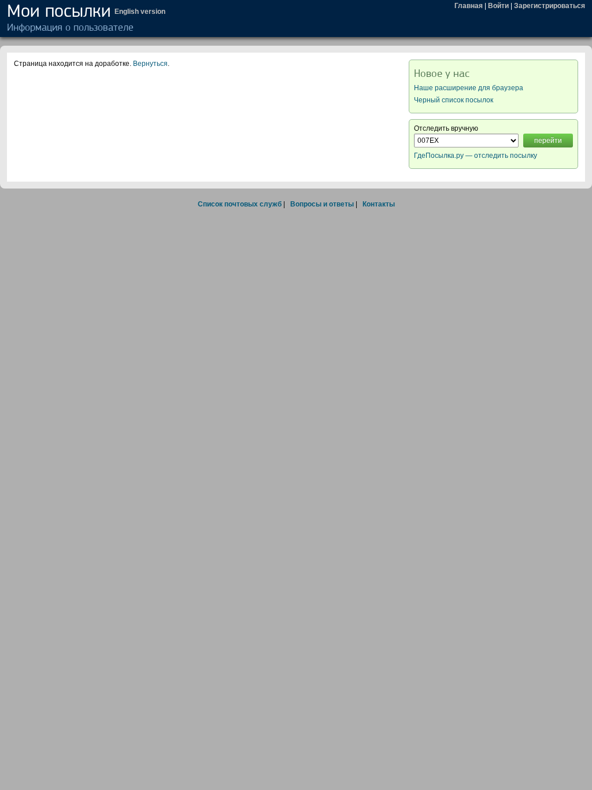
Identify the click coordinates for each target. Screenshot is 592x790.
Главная (468, 6)
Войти (498, 6)
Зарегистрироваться (549, 6)
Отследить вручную (446, 128)
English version (139, 12)
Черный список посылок (453, 100)
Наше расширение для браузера (468, 88)
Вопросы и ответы (322, 204)
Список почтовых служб (240, 204)
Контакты (378, 204)
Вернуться (150, 64)
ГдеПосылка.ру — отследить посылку (475, 156)
